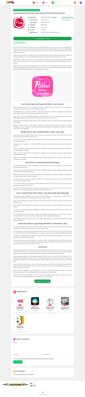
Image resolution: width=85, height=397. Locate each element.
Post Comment (17, 361)
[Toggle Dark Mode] (75, 2)
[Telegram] (42, 392)
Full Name (15, 354)
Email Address (46, 354)
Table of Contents (21, 43)
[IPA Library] (9, 2)
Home (37, 2)
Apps (55, 2)
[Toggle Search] (81, 2)
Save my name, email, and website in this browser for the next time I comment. (34, 358)
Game (46, 2)
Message (15, 342)
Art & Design (23, 10)
